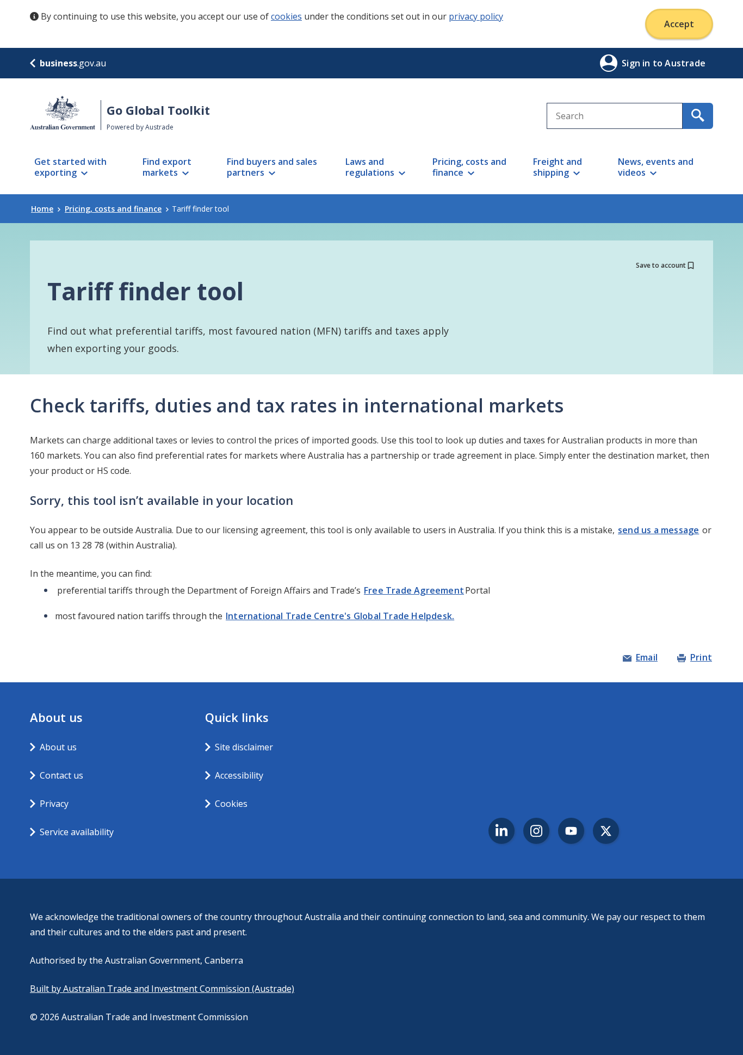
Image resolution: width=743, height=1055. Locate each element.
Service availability (77, 832)
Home (42, 208)
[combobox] (615, 116)
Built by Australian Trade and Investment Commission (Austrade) (162, 989)
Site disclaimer (244, 747)
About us (58, 747)
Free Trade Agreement (414, 590)
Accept (679, 24)
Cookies (231, 804)
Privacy (54, 804)
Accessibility (239, 775)
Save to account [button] (661, 265)
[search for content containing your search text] (698, 116)
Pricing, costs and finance (113, 208)
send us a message (658, 530)
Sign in (637, 63)
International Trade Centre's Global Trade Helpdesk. (340, 616)
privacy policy (476, 16)
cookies (286, 16)
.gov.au (73, 63)
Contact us (61, 775)
